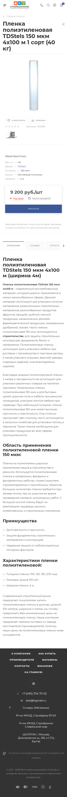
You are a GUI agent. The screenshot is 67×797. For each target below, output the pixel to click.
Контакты (21, 666)
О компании (21, 653)
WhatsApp (33, 683)
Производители (22, 659)
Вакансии (45, 666)
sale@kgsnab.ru (36, 700)
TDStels (22, 166)
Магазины (49, 659)
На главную (33, 672)
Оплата (54, 245)
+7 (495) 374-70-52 (34, 693)
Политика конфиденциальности (28, 753)
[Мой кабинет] (54, 5)
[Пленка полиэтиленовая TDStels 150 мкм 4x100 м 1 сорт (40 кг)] (33, 85)
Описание (13, 245)
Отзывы (35, 245)
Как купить (47, 653)
